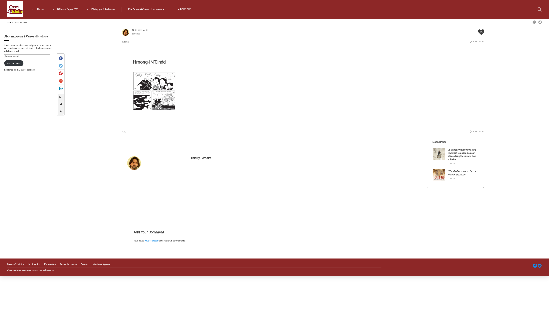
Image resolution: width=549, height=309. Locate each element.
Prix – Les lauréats (146, 9)
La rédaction (34, 264)
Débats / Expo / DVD (67, 9)
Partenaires (50, 264)
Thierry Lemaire (140, 30)
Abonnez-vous (14, 63)
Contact (84, 264)
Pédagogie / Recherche (103, 9)
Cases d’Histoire (15, 264)
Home (9, 22)
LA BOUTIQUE (184, 9)
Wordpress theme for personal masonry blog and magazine (30, 270)
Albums (40, 9)
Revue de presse (68, 264)
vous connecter (152, 241)
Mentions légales (101, 264)
